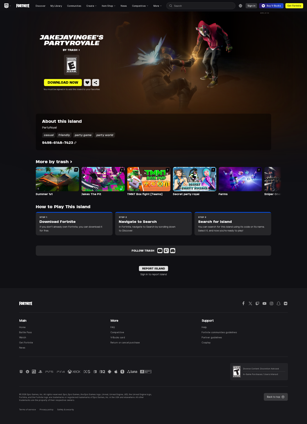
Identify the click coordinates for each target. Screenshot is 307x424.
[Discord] (172, 250)
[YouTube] (159, 250)
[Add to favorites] (87, 82)
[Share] (95, 82)
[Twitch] (166, 250)
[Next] (272, 181)
